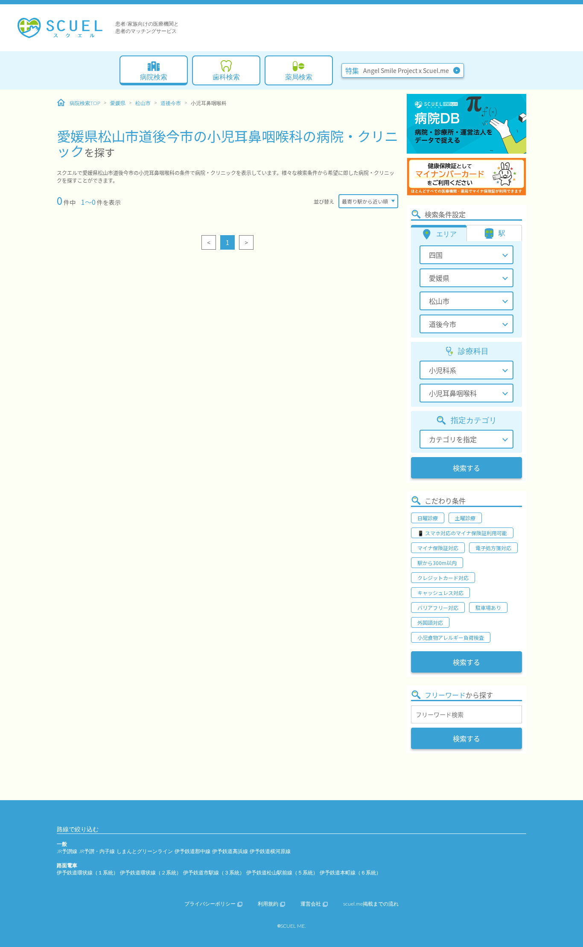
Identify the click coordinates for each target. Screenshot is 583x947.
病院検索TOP (85, 103)
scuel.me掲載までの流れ (371, 903)
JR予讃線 (67, 851)
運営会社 (310, 903)
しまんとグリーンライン (145, 851)
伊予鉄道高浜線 (230, 851)
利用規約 (268, 903)
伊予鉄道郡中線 (192, 851)
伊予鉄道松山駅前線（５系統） (282, 872)
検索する (466, 468)
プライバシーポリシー (210, 903)
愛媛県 (117, 103)
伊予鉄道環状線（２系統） (150, 872)
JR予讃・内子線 (97, 851)
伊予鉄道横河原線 (270, 851)
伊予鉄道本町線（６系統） (350, 872)
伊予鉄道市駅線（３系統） (214, 872)
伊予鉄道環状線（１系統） (87, 872)
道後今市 (170, 103)
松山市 (143, 103)
